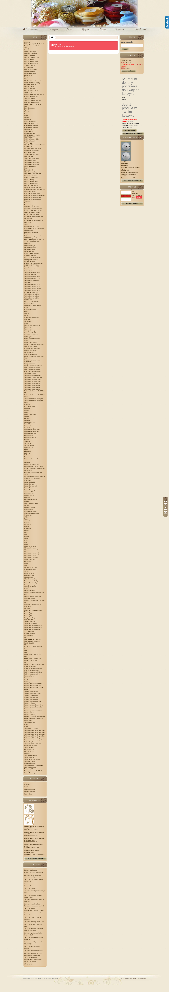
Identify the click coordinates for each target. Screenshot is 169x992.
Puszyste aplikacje (30, 618)
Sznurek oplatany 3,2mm (31, 697)
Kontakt (137, 31)
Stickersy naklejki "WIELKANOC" (34, 44)
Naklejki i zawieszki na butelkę (33, 187)
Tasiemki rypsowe (29, 761)
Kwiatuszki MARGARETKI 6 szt (33, 466)
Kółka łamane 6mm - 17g (31, 554)
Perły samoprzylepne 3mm (32, 367)
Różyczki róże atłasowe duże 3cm (34, 476)
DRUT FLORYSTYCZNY (31, 123)
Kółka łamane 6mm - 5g (31, 550)
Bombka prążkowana (30, 870)
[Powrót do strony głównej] (52, 37)
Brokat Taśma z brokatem (32, 338)
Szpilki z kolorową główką (32, 325)
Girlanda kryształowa (30, 69)
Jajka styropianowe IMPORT (33, 100)
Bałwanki (27, 408)
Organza (27, 201)
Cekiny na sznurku (30, 546)
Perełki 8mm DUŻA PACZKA (32, 658)
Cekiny (26, 544)
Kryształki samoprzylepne (32, 348)
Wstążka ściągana (29, 763)
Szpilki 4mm (27, 327)
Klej (25, 637)
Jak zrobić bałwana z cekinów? (33, 950)
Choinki (26, 410)
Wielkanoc (27, 42)
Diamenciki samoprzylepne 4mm (34, 344)
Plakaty (26, 203)
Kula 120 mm (125, 170)
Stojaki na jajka (28, 143)
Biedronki (27, 523)
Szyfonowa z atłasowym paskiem (34, 740)
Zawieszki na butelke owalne (32, 197)
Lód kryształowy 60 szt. (31, 63)
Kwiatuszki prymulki (30, 437)
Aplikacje (27, 404)
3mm (25, 649)
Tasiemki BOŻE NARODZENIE (33, 765)
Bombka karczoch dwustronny (33, 872)
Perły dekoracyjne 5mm (31, 670)
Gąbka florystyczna (30, 121)
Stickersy (27, 682)
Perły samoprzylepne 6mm (32, 369)
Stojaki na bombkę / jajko (31, 139)
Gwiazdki (27, 114)
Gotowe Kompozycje (30, 773)
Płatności (102, 31)
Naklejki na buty (29, 251)
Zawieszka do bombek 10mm (33, 625)
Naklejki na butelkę (30, 191)
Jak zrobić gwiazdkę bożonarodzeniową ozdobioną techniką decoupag (33, 959)
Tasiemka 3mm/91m (30, 274)
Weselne (26, 501)
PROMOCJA (28, 147)
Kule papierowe (28, 67)
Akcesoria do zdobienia (31, 335)
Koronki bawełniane (30, 767)
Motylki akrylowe (29, 352)
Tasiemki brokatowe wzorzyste (33, 398)
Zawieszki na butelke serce (32, 199)
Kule (25, 106)
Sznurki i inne (28, 92)
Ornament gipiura (29, 507)
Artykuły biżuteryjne (30, 331)
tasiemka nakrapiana (30, 745)
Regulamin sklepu (29, 789)
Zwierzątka (27, 521)
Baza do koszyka (29, 88)
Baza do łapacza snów (31, 90)
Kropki (26, 726)
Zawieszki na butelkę (30, 583)
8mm (25, 656)
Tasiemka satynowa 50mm (32, 290)
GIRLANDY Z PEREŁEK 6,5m (33, 174)
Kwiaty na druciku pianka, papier (34, 610)
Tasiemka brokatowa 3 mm (32, 375)
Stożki (26, 115)
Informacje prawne (29, 791)
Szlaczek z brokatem (30, 499)
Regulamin (119, 31)
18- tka (26, 571)
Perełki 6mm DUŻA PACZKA (32, 654)
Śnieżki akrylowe (29, 631)
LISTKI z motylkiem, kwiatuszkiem (34, 468)
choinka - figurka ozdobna (34, 854)
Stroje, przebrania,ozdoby (32, 267)
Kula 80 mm (124, 163)
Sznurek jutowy (29, 713)
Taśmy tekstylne (29, 492)
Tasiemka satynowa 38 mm (32, 288)
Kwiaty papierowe (29, 364)
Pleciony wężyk (29, 495)
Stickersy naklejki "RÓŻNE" (32, 685)
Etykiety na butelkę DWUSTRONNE (35, 189)
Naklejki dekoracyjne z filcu (32, 604)
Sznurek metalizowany (31, 695)
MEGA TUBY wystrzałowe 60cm (34, 239)
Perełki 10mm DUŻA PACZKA (33, 647)
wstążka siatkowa (29, 621)
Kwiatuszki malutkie (30, 433)
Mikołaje (26, 416)
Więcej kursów (28, 964)
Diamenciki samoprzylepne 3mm (34, 356)
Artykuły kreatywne (30, 586)
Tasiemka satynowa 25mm (32, 284)
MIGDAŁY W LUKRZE (31, 185)
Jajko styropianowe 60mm (129, 178)
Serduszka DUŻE (29, 482)
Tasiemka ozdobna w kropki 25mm (34, 734)
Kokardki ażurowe (29, 422)
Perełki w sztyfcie (29, 680)
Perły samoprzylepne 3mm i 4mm (34, 674)
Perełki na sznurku (30, 666)
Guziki (26, 358)
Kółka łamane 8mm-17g (31, 557)
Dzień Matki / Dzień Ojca (31, 150)
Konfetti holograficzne (30, 176)
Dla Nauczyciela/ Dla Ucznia (32, 148)
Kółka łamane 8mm (30, 555)
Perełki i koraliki (29, 643)
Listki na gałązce (29, 455)
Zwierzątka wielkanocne (31, 102)
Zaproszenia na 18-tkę (31, 581)
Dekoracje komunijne (30, 53)
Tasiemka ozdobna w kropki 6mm (34, 738)
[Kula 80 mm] (126, 156)
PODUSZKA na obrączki (31, 253)
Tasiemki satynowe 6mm (31, 164)
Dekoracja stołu (29, 575)
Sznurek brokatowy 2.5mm (32, 693)
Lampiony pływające (30, 247)
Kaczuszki (27, 525)
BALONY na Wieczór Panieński (33, 263)
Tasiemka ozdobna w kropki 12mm (34, 730)
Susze (26, 307)
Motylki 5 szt (28, 470)
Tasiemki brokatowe (30, 373)
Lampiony (27, 243)
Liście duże (27, 451)
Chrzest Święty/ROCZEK (31, 302)
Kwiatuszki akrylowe (30, 350)
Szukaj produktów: (127, 42)
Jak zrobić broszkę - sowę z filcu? (34, 921)
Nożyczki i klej (28, 635)
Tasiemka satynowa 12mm (32, 278)
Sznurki (26, 689)
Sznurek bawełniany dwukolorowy (34, 716)
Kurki (25, 542)
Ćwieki (26, 340)
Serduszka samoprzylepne (32, 371)
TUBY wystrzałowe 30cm (31, 241)
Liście (26, 315)
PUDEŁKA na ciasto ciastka (32, 257)
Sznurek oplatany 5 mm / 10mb (33, 705)
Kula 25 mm (124, 176)
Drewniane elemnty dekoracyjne (34, 94)
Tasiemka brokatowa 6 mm (32, 379)
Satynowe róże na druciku (32, 478)
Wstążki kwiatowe (29, 133)
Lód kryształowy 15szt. (31, 181)
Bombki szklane (29, 304)
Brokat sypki (28, 336)
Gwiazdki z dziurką (30, 414)
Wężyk (26, 517)
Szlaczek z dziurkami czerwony (135, 193)
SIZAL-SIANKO (29, 131)
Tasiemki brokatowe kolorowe (33, 377)
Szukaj (125, 49)
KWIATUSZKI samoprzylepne (33, 362)
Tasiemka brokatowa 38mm (32, 389)
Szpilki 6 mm (28, 329)
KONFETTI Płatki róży (31, 178)
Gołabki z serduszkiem (31, 503)
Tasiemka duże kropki (30, 728)
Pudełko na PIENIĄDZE (31, 259)
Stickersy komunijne (30, 73)
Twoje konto (34, 31)
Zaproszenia (28, 75)
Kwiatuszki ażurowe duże (32, 429)
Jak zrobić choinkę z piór (31, 888)
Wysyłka (85, 31)
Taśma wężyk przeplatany (32, 759)
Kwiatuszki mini (28, 435)
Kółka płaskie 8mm (30, 548)
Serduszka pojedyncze (31, 490)
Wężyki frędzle (28, 509)
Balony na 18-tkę (29, 573)
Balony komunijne (29, 55)
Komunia (26, 50)
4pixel (144, 978)
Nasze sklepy (28, 794)
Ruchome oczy (28, 619)
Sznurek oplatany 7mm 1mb (32, 701)
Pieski (26, 532)
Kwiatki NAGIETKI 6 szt (31, 464)
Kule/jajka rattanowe (30, 309)
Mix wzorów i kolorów (30, 567)
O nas (69, 31)
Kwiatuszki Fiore (29, 494)
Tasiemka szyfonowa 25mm (32, 743)
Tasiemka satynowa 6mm (32, 276)
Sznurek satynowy (30, 709)
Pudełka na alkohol (30, 255)
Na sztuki (27, 457)
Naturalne (27, 319)
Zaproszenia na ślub (30, 269)
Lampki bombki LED (30, 333)
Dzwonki (26, 112)
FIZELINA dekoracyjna (31, 125)
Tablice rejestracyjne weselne (33, 236)
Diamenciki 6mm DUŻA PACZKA (34, 664)
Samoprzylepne (29, 676)
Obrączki (27, 505)
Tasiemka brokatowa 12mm (32, 383)
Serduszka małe (29, 484)
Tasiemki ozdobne (29, 722)
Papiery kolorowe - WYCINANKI (33, 771)
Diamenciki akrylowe (30, 660)
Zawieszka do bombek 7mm (32, 629)
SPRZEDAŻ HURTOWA (31, 158)
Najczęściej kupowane (132, 137)
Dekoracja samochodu (31, 232)
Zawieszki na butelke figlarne (33, 193)
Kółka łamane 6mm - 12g (31, 552)
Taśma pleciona (29, 757)
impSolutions (137, 978)
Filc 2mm (27, 608)
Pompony (27, 612)
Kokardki (27, 420)
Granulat (26, 117)
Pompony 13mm (29, 614)
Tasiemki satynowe (30, 160)
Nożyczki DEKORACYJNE (32, 639)
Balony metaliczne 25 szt (31, 214)
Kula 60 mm (124, 165)
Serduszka (27, 480)
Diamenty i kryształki (30, 342)
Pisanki (26, 536)
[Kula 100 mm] (126, 146)
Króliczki (26, 526)
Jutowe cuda (28, 321)
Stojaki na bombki (29, 141)
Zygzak (26, 519)
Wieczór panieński (29, 261)
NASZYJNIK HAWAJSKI (31, 265)
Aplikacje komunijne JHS (31, 51)
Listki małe (27, 453)
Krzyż (26, 540)
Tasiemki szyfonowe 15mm (32, 742)
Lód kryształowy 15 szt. (31, 61)
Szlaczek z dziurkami (30, 511)
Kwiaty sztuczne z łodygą (32, 82)
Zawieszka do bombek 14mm (33, 627)
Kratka (26, 724)
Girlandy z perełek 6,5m (31, 57)
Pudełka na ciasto (29, 71)
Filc (25, 602)
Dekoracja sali (28, 170)
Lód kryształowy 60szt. (31, 183)
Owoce (26, 313)
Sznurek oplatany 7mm (31, 699)
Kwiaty (26, 311)
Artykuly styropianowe (31, 96)
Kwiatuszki (27, 426)
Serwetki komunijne (30, 65)
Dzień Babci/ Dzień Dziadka (32, 305)
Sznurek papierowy (30, 714)
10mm (26, 645)
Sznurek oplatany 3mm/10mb (33, 711)
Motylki (26, 530)
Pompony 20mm (29, 616)
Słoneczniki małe (29, 445)
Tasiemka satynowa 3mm (32, 272)
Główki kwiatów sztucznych (32, 81)
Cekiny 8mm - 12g (29, 559)
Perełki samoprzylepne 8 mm (33, 366)
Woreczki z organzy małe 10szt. (34, 228)
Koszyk (53, 31)
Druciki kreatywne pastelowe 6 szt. (34, 600)
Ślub (25, 168)
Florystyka (27, 119)
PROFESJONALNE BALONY (33, 210)
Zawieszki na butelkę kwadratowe (34, 195)
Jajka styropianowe (30, 98)
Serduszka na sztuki (30, 486)
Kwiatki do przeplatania (31, 428)
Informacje (35, 779)
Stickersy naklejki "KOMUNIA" (33, 683)
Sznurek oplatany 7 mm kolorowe (34, 707)
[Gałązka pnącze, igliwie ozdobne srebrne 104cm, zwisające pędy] (29, 819)
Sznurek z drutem (29, 703)
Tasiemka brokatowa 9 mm (32, 381)
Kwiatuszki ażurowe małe (31, 431)
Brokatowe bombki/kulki (31, 317)
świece (26, 224)
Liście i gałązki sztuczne (31, 79)
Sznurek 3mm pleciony (31, 691)
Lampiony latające (29, 245)
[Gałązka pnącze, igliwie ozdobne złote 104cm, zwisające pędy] (29, 809)
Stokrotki (27, 441)
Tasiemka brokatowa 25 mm (32, 385)
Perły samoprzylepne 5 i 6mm (33, 672)
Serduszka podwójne (30, 488)
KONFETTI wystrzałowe (31, 238)
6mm (25, 652)
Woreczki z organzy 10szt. (32, 226)
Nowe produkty (35, 800)
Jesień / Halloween (30, 166)
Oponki (26, 110)
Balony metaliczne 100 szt (32, 212)
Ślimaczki (27, 497)
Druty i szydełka (29, 769)
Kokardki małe (28, 424)
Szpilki (26, 323)
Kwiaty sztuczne (29, 77)
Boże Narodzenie (29, 108)
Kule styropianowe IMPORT (32, 104)
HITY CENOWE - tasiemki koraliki (34, 145)
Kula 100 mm (125, 162)
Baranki (26, 534)
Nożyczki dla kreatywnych (32, 641)
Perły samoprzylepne (30, 354)
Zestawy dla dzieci (29, 633)
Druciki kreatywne (29, 590)
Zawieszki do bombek (30, 623)
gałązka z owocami (31, 848)
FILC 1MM (27, 606)
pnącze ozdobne (30, 829)
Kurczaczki (27, 528)
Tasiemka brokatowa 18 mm (32, 387)
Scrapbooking (28, 678)
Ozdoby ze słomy (29, 585)
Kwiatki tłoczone (29, 447)
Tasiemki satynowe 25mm (32, 162)
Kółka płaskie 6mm (30, 569)
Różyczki (27, 439)
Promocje (132, 187)
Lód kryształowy (29, 59)
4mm (25, 650)
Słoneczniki (27, 443)
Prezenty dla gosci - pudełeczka (34, 205)
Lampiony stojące (29, 249)
